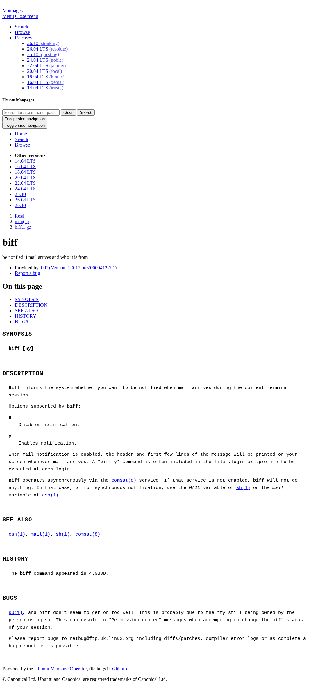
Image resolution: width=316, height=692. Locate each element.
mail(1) (40, 534)
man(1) (22, 221)
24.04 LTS (45, 60)
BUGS (21, 321)
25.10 (43, 54)
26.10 (43, 43)
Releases (23, 37)
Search (21, 26)
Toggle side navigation (25, 119)
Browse (22, 32)
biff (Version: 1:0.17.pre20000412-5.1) (79, 267)
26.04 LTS (47, 49)
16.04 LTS (45, 82)
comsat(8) (123, 480)
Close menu (26, 16)
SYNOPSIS (27, 299)
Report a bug (27, 273)
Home (21, 133)
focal (19, 215)
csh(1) (50, 495)
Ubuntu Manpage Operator (60, 668)
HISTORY (25, 316)
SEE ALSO (26, 310)
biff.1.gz (23, 227)
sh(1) (243, 488)
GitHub (119, 668)
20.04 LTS (44, 71)
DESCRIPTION (31, 305)
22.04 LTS (46, 65)
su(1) (16, 612)
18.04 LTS (45, 76)
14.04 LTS (45, 87)
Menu (8, 16)
